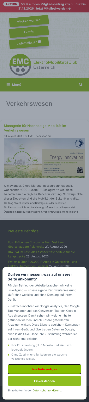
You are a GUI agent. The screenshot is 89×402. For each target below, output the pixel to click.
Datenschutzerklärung (47, 390)
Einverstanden (44, 381)
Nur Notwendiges (44, 369)
